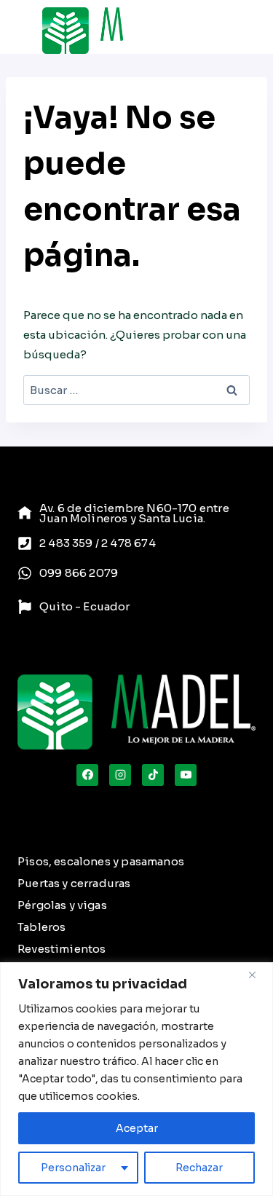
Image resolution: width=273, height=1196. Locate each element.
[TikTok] (153, 775)
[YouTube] (186, 775)
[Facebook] (87, 775)
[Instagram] (120, 775)
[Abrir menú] (214, 30)
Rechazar (199, 1167)
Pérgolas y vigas (62, 905)
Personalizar (73, 1167)
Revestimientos (61, 949)
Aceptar (137, 1128)
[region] (136, 1079)
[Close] (257, 974)
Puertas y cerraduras (74, 883)
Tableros (41, 927)
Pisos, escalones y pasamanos (100, 861)
